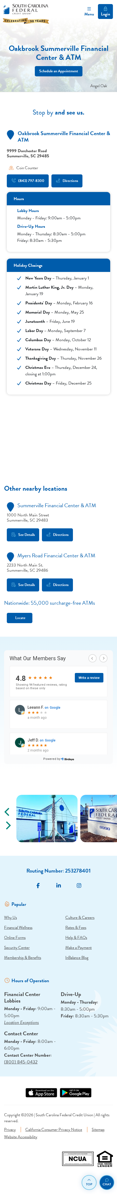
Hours (19, 199)
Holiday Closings (28, 265)
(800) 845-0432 (21, 1062)
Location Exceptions (21, 1022)
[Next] (8, 825)
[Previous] (8, 812)
